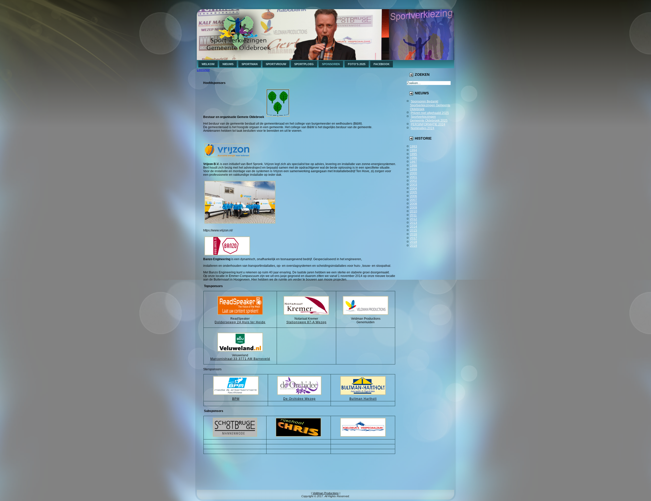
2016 (413, 234)
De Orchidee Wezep (299, 399)
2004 (413, 188)
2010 (413, 211)
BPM (236, 399)
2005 (413, 192)
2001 (413, 177)
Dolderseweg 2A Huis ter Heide (240, 322)
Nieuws (228, 64)
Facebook (382, 64)
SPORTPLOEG (304, 64)
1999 (413, 169)
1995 (413, 154)
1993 (413, 146)
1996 (413, 158)
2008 (413, 203)
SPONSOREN (331, 64)
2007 (413, 200)
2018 (413, 242)
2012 (413, 219)
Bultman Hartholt (363, 399)
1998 (413, 165)
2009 (413, 207)
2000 (413, 173)
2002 (413, 181)
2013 (413, 223)
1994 (413, 150)
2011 (413, 215)
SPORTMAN (250, 64)
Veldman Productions (326, 493)
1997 (413, 162)
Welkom (208, 64)
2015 (413, 230)
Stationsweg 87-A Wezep (306, 322)
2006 (413, 196)
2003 (413, 184)
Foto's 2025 (356, 64)
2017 (413, 238)
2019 (413, 245)
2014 (413, 226)
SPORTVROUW (276, 64)
